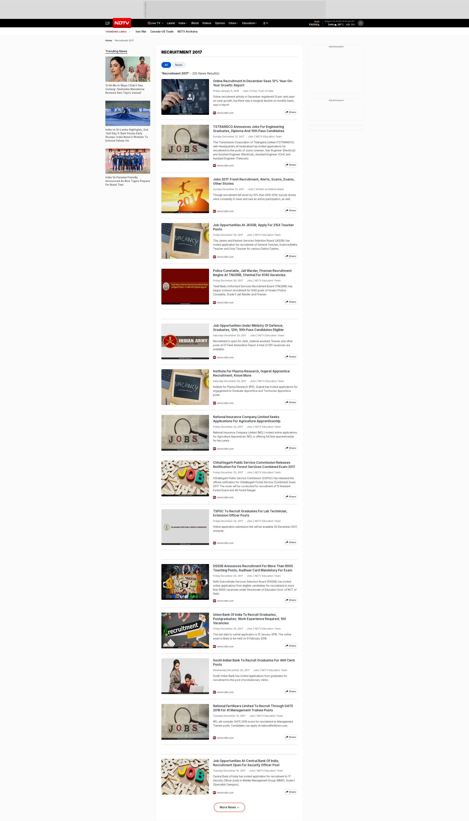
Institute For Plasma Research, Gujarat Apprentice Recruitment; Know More (251, 373)
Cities (232, 23)
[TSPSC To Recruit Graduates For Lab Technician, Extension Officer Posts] (185, 527)
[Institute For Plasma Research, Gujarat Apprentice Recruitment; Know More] (185, 387)
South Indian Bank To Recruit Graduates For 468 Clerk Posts (254, 662)
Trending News (116, 51)
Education (248, 23)
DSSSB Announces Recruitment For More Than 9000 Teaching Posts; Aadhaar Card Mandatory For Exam (253, 568)
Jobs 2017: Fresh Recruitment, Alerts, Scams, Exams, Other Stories (254, 181)
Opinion (220, 23)
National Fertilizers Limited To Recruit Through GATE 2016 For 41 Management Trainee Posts (253, 708)
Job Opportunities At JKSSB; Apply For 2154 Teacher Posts (253, 227)
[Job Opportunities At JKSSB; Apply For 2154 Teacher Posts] (185, 241)
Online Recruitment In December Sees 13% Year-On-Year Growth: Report (253, 83)
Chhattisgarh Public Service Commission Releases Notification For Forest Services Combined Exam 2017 (254, 465)
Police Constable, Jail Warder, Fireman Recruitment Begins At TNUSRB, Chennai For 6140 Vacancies (252, 273)
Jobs (245, 90)
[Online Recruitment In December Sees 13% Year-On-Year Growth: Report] (185, 97)
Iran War (141, 31)
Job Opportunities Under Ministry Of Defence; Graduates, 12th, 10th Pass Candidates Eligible (248, 328)
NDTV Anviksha (187, 31)
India (182, 23)
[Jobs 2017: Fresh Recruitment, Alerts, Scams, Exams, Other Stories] (185, 195)
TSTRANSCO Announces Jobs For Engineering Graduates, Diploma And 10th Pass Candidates (248, 129)
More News (228, 807)
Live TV (156, 23)
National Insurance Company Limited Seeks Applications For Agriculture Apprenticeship (246, 419)
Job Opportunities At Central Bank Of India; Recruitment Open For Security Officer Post (246, 763)
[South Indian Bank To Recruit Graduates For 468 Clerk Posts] (185, 676)
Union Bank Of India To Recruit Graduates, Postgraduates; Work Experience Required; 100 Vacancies (249, 619)
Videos (206, 23)
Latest (171, 23)
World (195, 23)
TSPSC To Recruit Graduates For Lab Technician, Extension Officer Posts (250, 513)
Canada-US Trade (161, 31)
